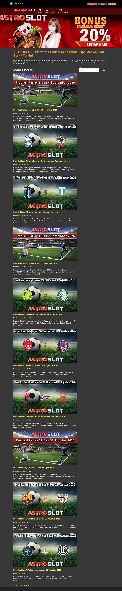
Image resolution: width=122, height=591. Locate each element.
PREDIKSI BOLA (50, 12)
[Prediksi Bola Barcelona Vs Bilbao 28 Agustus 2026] (45, 499)
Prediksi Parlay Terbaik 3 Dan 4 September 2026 (35, 110)
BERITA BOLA (63, 12)
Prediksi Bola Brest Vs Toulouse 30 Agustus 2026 (35, 365)
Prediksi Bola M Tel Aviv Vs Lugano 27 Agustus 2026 (37, 570)
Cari (80, 67)
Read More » (39, 120)
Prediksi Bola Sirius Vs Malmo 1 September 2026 (35, 212)
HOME (40, 12)
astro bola (17, 113)
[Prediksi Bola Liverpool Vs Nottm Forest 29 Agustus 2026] (45, 397)
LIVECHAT (92, 4)
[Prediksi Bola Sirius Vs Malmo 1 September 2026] (45, 192)
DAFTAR (112, 4)
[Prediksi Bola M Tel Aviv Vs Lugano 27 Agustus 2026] (45, 550)
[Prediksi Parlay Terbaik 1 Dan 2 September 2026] (45, 244)
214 (20, 585)
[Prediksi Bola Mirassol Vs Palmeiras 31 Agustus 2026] (45, 295)
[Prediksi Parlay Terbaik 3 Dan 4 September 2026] (45, 90)
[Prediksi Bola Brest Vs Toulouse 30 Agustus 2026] (45, 346)
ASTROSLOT (18, 60)
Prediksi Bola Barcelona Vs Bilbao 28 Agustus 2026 (36, 519)
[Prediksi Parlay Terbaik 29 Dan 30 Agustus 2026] (45, 448)
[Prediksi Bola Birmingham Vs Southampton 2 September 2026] (45, 141)
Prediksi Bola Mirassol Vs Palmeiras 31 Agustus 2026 (37, 314)
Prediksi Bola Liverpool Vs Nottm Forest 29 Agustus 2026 (39, 417)
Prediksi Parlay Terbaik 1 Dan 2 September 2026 (35, 263)
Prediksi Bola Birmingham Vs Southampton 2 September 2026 (41, 161)
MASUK (102, 4)
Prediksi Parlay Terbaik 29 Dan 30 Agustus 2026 (35, 468)
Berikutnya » (26, 585)
